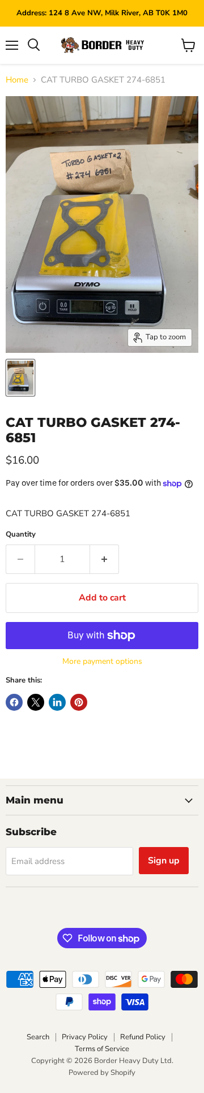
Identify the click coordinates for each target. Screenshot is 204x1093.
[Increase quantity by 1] (104, 559)
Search (38, 1037)
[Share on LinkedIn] (57, 702)
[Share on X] (35, 702)
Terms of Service (102, 1049)
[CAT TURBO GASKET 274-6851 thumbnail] (20, 378)
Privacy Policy (85, 1037)
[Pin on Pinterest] (78, 702)
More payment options (102, 661)
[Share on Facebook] (14, 702)
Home (17, 80)
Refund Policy (142, 1037)
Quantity (21, 534)
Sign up (164, 860)
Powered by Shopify (102, 1073)
